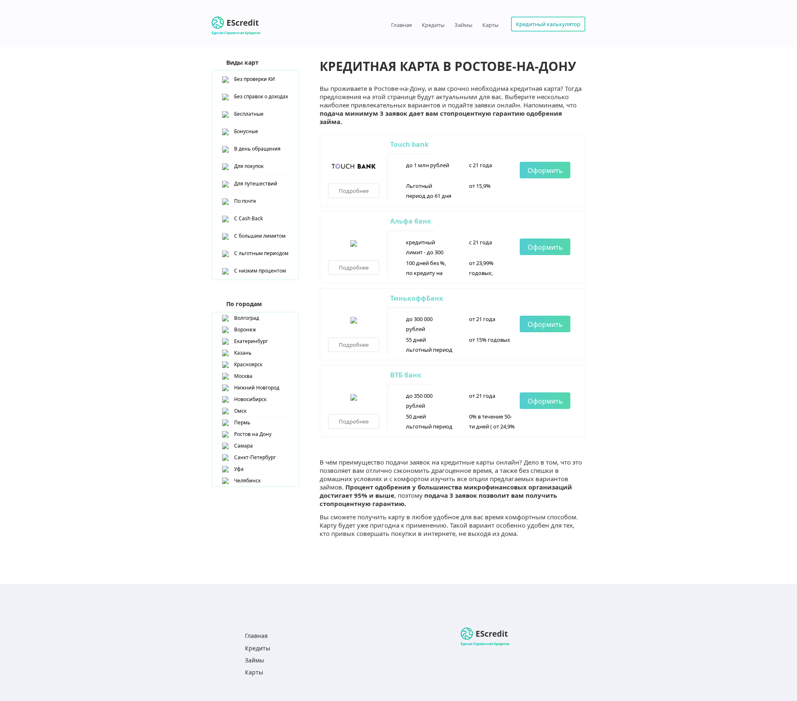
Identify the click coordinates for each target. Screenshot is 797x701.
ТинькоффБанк (416, 298)
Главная (401, 25)
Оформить (545, 170)
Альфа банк (410, 221)
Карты (490, 25)
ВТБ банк (405, 375)
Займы (463, 25)
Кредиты (433, 25)
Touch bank (409, 144)
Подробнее (354, 191)
